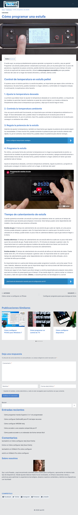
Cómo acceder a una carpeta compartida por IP (20, 428)
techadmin (5, 441)
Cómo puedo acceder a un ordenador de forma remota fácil (24, 432)
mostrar (12, 59)
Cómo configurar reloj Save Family (23, 441)
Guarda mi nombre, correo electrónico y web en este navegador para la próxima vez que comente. (34, 391)
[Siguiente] (74, 326)
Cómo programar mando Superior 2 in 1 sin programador (23, 415)
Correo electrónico (48, 386)
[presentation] (13, 319)
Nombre (6, 386)
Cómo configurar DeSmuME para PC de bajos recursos (22, 419)
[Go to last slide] (4, 326)
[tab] (37, 341)
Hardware (5, 12)
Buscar (4, 402)
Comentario (7, 363)
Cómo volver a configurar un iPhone (14, 294)
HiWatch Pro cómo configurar (22, 449)
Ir (74, 405)
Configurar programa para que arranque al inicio (59, 294)
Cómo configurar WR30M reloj (14, 424)
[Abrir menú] (73, 4)
